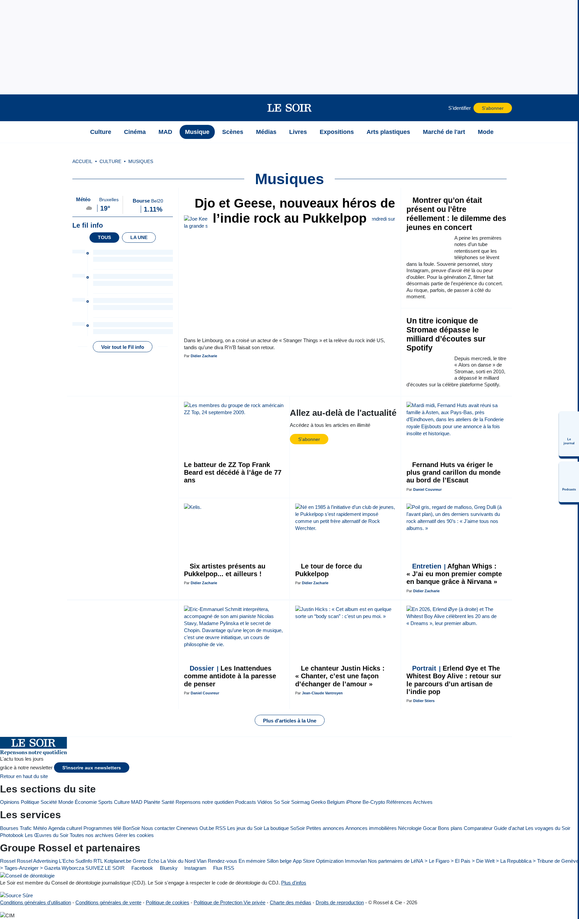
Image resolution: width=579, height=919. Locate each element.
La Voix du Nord (177, 861)
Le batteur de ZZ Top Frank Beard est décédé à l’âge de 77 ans (232, 472)
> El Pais (460, 861)
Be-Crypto (374, 802)
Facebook (141, 868)
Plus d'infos (293, 883)
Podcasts (245, 802)
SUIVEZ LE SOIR (105, 868)
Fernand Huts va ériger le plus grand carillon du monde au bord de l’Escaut (453, 472)
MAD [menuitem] (165, 132)
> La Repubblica (513, 861)
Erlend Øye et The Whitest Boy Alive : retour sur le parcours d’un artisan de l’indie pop (453, 680)
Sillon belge (279, 861)
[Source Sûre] (16, 895)
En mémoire (252, 861)
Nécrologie (410, 828)
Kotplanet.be (117, 861)
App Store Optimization (318, 861)
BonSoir (131, 828)
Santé (168, 802)
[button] (75, 107)
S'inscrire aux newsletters (91, 767)
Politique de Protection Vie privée (229, 902)
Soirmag (300, 802)
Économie (86, 802)
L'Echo (66, 861)
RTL (98, 861)
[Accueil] (75, 132)
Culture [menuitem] (100, 132)
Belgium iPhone (344, 802)
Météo (40, 828)
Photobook (11, 835)
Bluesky (168, 868)
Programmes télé (102, 828)
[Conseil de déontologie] (27, 875)
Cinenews (187, 828)
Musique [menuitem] (197, 132)
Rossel (7, 861)
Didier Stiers (424, 701)
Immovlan (356, 861)
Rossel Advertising (37, 861)
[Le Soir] (289, 107)
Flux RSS (223, 868)
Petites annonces (325, 828)
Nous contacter (158, 828)
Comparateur (478, 828)
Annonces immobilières (371, 828)
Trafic (26, 828)
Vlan (201, 861)
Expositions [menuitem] (337, 132)
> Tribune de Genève (556, 861)
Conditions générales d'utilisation (35, 902)
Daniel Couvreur (427, 489)
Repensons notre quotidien (205, 802)
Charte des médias (290, 902)
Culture (122, 802)
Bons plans (450, 828)
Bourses (9, 828)
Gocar (430, 828)
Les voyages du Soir (547, 828)
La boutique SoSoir (284, 828)
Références (399, 802)
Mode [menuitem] (486, 132)
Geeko (318, 802)
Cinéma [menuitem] (135, 132)
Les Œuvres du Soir (46, 835)
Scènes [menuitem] (232, 132)
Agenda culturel (65, 828)
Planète (152, 802)
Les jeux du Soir (244, 828)
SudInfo (83, 861)
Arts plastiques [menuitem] (388, 132)
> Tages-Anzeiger (19, 868)
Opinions (9, 802)
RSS (220, 828)
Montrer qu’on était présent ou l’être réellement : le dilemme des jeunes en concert (456, 214)
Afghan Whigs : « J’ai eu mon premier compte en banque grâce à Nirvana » (454, 574)
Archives (423, 802)
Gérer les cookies (134, 835)
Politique (30, 802)
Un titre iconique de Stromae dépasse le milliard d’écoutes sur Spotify (446, 334)
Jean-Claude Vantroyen (322, 693)
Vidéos (264, 802)
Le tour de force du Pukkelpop (328, 570)
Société (49, 802)
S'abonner (493, 108)
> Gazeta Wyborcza (62, 868)
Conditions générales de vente (108, 902)
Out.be (206, 828)
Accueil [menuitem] (82, 161)
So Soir (282, 802)
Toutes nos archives (92, 835)
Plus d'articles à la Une (289, 720)
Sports (105, 802)
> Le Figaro (437, 861)
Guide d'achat (509, 828)
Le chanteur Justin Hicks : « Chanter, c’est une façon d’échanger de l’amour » (340, 676)
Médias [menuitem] (266, 132)
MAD (136, 802)
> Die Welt (483, 861)
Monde (65, 802)
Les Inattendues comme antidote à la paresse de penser (230, 676)
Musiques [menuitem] (140, 161)
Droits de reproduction (340, 902)
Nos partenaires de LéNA (395, 861)
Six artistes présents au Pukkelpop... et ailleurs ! (224, 570)
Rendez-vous (222, 861)
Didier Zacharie (204, 356)
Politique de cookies (167, 902)
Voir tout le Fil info (122, 347)
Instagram (194, 868)
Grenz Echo (146, 861)
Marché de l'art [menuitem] (444, 132)
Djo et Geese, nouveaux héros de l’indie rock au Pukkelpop (293, 210)
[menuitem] (569, 433)
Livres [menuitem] (298, 132)
